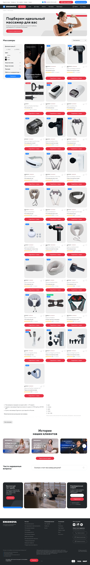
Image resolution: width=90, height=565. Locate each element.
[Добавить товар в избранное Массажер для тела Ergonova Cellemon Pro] (86, 280)
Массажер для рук (50, 107)
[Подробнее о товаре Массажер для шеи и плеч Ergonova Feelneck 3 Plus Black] (76, 325)
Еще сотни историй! (45, 458)
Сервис (25, 2)
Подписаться (77, 499)
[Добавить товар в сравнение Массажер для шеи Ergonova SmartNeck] (41, 210)
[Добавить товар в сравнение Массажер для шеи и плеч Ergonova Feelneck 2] (62, 210)
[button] (84, 446)
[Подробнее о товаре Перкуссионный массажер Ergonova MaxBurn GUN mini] (76, 184)
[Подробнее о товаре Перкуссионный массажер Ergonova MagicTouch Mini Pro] (55, 360)
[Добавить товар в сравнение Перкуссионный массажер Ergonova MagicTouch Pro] (83, 351)
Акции (30, 2)
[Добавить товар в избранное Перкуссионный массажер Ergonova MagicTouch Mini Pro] (65, 351)
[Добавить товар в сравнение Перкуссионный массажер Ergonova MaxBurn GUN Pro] (83, 67)
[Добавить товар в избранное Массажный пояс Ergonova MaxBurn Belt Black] (44, 104)
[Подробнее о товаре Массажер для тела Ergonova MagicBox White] (34, 360)
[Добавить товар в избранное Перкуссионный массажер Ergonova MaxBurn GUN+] (65, 139)
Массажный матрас (50, 70)
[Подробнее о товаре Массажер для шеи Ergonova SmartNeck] (34, 219)
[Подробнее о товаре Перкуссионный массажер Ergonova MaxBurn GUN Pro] (76, 78)
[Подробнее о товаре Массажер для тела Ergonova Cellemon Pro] (76, 290)
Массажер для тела (71, 284)
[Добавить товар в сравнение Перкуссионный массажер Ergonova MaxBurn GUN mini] (83, 175)
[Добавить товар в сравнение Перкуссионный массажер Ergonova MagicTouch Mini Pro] (62, 351)
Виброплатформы (29, 536)
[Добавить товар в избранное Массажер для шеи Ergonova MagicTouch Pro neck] (86, 210)
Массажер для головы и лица (31, 249)
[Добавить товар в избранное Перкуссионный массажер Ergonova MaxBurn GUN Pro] (86, 67)
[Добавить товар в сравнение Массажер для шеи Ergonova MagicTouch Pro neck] (83, 210)
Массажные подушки (30, 534)
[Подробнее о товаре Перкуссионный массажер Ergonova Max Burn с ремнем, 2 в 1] (34, 395)
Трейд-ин (13, 2)
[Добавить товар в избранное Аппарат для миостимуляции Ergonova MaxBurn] (65, 316)
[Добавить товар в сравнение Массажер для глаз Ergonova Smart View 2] (41, 175)
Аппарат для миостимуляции (52, 319)
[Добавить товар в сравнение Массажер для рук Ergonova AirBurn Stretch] (62, 104)
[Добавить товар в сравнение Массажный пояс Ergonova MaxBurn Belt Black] (41, 104)
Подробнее (8, 560)
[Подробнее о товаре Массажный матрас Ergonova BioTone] (55, 78)
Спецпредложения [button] (49, 521)
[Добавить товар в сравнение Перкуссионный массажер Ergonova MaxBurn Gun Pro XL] (62, 245)
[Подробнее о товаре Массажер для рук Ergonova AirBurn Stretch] (55, 113)
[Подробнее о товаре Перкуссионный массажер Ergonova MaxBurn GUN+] (55, 148)
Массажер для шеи (71, 143)
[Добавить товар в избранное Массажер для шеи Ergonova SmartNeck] (44, 210)
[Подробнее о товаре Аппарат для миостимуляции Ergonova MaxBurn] (55, 325)
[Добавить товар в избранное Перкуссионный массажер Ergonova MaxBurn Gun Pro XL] (65, 245)
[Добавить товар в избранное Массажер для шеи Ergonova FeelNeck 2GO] (44, 316)
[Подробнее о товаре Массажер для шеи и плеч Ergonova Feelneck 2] (55, 219)
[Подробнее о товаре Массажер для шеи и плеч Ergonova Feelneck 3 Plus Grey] (55, 184)
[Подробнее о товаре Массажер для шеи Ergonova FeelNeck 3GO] (55, 290)
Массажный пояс (28, 107)
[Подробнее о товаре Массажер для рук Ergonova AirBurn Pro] (76, 113)
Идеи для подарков (29, 542)
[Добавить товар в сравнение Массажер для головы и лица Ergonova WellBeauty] (41, 245)
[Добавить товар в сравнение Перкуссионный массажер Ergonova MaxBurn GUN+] (62, 139)
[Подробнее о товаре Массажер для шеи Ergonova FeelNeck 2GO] (34, 325)
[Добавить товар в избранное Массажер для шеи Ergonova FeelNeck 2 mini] (86, 139)
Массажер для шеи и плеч (52, 178)
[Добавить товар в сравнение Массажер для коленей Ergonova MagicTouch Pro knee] (41, 139)
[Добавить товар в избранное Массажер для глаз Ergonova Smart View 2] (44, 175)
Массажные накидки (29, 528)
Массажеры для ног (29, 532)
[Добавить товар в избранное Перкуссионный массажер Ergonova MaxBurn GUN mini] (86, 175)
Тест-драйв (20, 2)
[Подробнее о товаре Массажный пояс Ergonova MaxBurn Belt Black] (34, 113)
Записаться (10, 497)
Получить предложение (14, 31)
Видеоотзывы (6, 2)
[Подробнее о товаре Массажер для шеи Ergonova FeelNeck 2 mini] (76, 148)
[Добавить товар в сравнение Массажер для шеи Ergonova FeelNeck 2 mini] (83, 139)
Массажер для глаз (28, 178)
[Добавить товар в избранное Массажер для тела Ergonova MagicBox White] (44, 351)
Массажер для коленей (29, 143)
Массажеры (27, 530)
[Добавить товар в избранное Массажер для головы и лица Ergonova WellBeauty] (44, 245)
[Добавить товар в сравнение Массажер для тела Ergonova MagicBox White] (41, 351)
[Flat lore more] (8, 422)
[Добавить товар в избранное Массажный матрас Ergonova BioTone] (65, 67)
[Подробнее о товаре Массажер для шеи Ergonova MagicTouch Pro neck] (76, 219)
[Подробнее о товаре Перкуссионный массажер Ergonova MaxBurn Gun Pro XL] (55, 254)
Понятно (34, 560)
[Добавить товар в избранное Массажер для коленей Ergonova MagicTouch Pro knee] (44, 139)
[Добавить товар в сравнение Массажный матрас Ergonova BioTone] (62, 67)
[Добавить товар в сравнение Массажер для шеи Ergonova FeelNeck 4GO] (83, 245)
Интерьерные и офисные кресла (32, 525)
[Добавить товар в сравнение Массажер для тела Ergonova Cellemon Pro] (83, 280)
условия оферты (78, 504)
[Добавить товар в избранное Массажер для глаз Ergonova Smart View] (44, 280)
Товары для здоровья (30, 540)
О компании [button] (61, 521)
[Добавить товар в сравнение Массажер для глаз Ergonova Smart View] (41, 280)
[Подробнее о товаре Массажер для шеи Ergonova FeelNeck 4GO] (76, 254)
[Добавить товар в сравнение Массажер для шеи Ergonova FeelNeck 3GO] (62, 280)
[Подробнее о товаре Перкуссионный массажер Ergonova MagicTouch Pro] (76, 360)
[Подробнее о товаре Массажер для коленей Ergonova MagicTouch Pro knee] (34, 148)
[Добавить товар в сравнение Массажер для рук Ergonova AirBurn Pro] (83, 104)
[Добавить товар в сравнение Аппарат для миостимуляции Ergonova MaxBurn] (62, 316)
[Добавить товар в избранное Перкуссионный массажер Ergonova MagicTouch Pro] (86, 351)
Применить (13, 76)
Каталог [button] (27, 521)
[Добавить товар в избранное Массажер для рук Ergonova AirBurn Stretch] (65, 104)
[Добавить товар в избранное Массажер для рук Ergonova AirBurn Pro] (86, 104)
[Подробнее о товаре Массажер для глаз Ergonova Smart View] (34, 290)
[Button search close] (82, 6)
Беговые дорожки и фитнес (31, 538)
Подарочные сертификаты (31, 544)
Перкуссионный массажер (73, 70)
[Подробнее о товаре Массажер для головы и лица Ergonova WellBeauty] (34, 254)
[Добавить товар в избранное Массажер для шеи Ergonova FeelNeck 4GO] (86, 245)
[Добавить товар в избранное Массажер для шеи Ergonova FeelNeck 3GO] (65, 280)
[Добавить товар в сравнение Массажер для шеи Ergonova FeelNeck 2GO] (41, 316)
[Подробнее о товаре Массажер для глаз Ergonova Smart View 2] (34, 184)
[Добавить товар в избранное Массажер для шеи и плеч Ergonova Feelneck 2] (65, 210)
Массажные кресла (29, 523)
